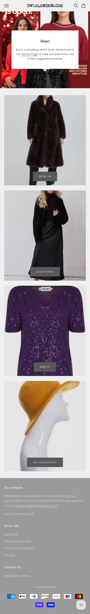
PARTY (45, 367)
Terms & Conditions (18, 548)
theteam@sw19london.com (37, 506)
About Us (11, 534)
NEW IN (45, 176)
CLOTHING (45, 272)
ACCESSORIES (45, 462)
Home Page (30, 54)
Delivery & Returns (17, 541)
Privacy (9, 555)
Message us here (17, 576)
